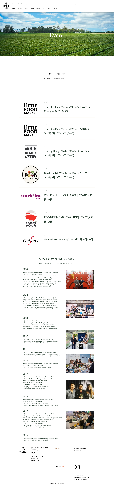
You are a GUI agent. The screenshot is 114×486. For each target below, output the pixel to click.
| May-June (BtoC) (56, 281)
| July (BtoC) (53, 285)
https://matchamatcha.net (81, 479)
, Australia (46, 276)
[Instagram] (77, 467)
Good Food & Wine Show (31, 281)
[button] (20, 8)
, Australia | (46, 283)
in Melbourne (41, 281)
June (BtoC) (53, 283)
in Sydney (40, 283)
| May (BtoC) (52, 276)
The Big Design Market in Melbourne (34, 276)
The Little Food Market (30, 285)
